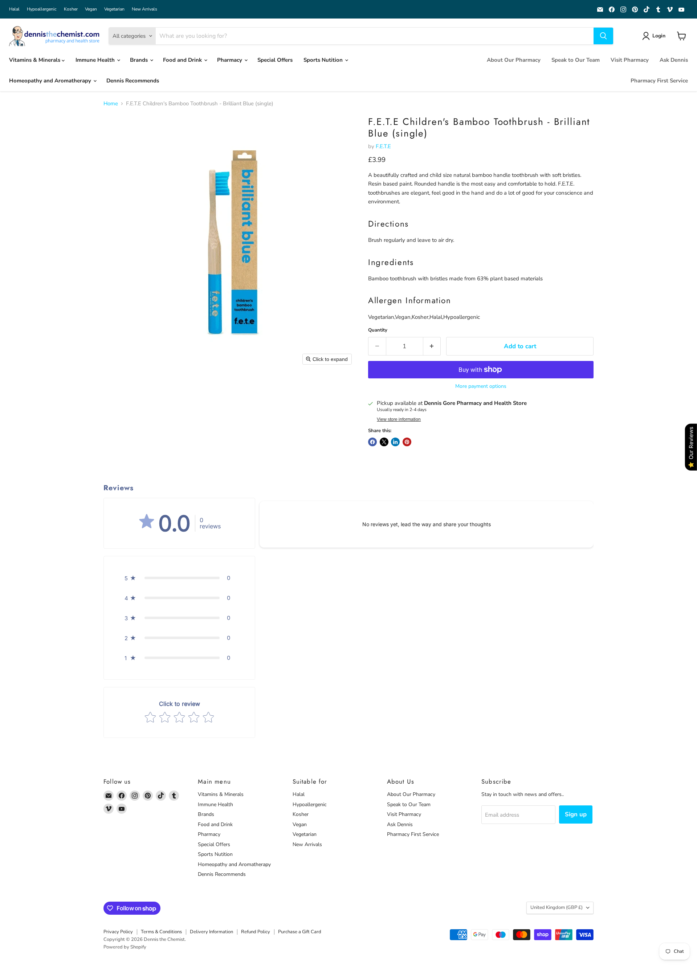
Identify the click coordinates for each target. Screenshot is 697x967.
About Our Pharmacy (514, 60)
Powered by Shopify (124, 947)
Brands (139, 60)
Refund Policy (255, 932)
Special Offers (275, 60)
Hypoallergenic (42, 9)
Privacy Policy (118, 932)
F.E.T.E (383, 146)
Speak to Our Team (575, 60)
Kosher (71, 9)
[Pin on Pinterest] (407, 442)
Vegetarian (114, 9)
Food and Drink (183, 60)
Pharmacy (230, 60)
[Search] (603, 36)
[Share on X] (384, 442)
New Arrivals (144, 9)
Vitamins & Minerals (35, 60)
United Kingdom (556, 907)
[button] (655, 36)
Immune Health (96, 60)
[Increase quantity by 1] (432, 346)
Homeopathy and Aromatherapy (51, 80)
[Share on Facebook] (372, 442)
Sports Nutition (323, 60)
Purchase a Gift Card (299, 932)
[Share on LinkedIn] (395, 442)
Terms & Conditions (161, 932)
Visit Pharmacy (630, 60)
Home (110, 104)
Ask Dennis (674, 60)
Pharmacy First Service (659, 80)
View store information (399, 419)
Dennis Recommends (132, 80)
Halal (14, 9)
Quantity (377, 330)
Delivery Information (211, 932)
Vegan (91, 9)
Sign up (576, 814)
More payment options (480, 386)
